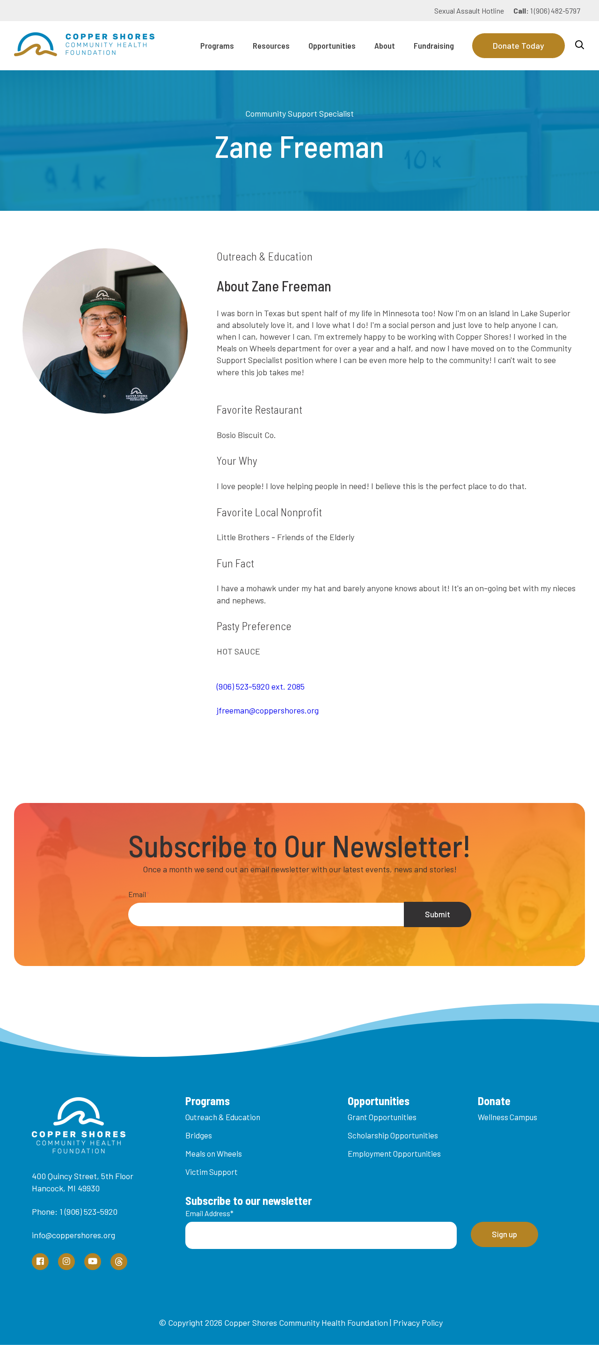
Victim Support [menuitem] (211, 1171)
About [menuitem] (384, 45)
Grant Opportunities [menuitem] (382, 1117)
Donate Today (518, 45)
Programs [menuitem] (217, 45)
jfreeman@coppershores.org (268, 710)
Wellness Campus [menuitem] (507, 1117)
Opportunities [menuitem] (332, 45)
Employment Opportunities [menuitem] (394, 1153)
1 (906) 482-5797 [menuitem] (546, 10)
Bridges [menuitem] (198, 1135)
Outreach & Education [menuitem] (222, 1117)
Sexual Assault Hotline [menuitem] (469, 10)
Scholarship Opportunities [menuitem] (393, 1135)
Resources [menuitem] (271, 45)
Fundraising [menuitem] (434, 45)
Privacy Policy (418, 1322)
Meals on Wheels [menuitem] (213, 1153)
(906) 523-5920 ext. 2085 (261, 686)
